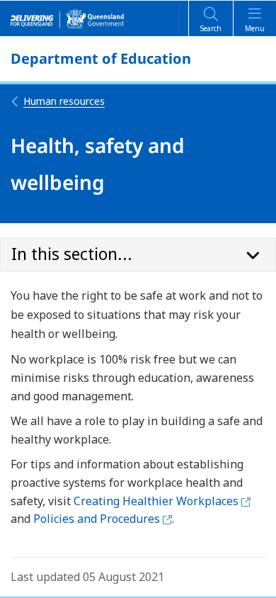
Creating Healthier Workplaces (162, 501)
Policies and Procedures (102, 518)
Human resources (64, 101)
